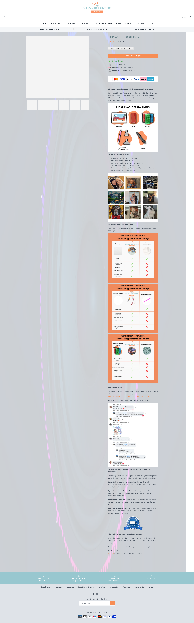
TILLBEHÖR (71, 24)
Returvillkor (101, 587)
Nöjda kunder (70, 587)
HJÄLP (151, 24)
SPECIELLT (84, 24)
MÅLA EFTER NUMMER (123, 24)
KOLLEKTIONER (55, 24)
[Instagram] (100, 594)
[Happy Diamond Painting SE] (97, 7)
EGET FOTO (42, 24)
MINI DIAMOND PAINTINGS (103, 24)
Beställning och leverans (86, 587)
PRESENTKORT (140, 24)
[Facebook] (93, 594)
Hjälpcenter (58, 587)
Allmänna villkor (114, 587)
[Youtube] (97, 594)
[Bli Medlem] (112, 603)
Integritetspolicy (139, 587)
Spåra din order (46, 587)
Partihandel (126, 587)
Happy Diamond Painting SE (99, 612)
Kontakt (150, 587)
